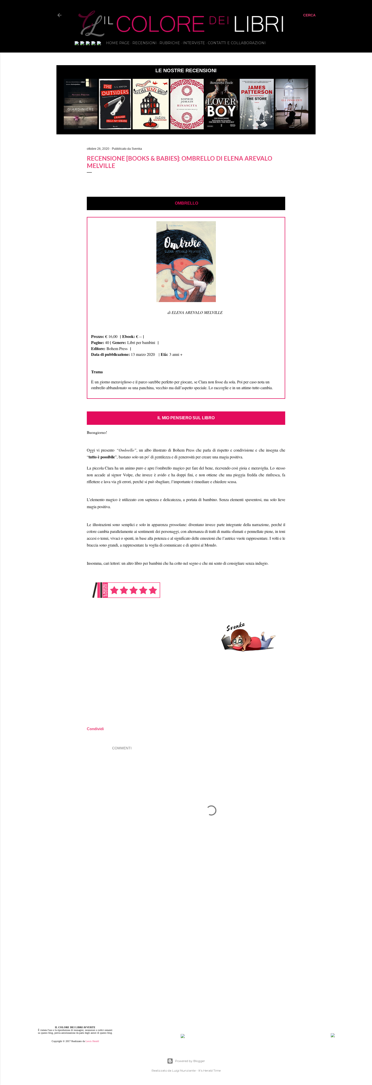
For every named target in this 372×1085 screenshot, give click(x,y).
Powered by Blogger (190, 1061)
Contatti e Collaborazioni (237, 43)
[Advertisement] (211, 916)
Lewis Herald (92, 1041)
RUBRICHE (169, 43)
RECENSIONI (144, 43)
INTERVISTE (194, 43)
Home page (118, 43)
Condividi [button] (29, 141)
